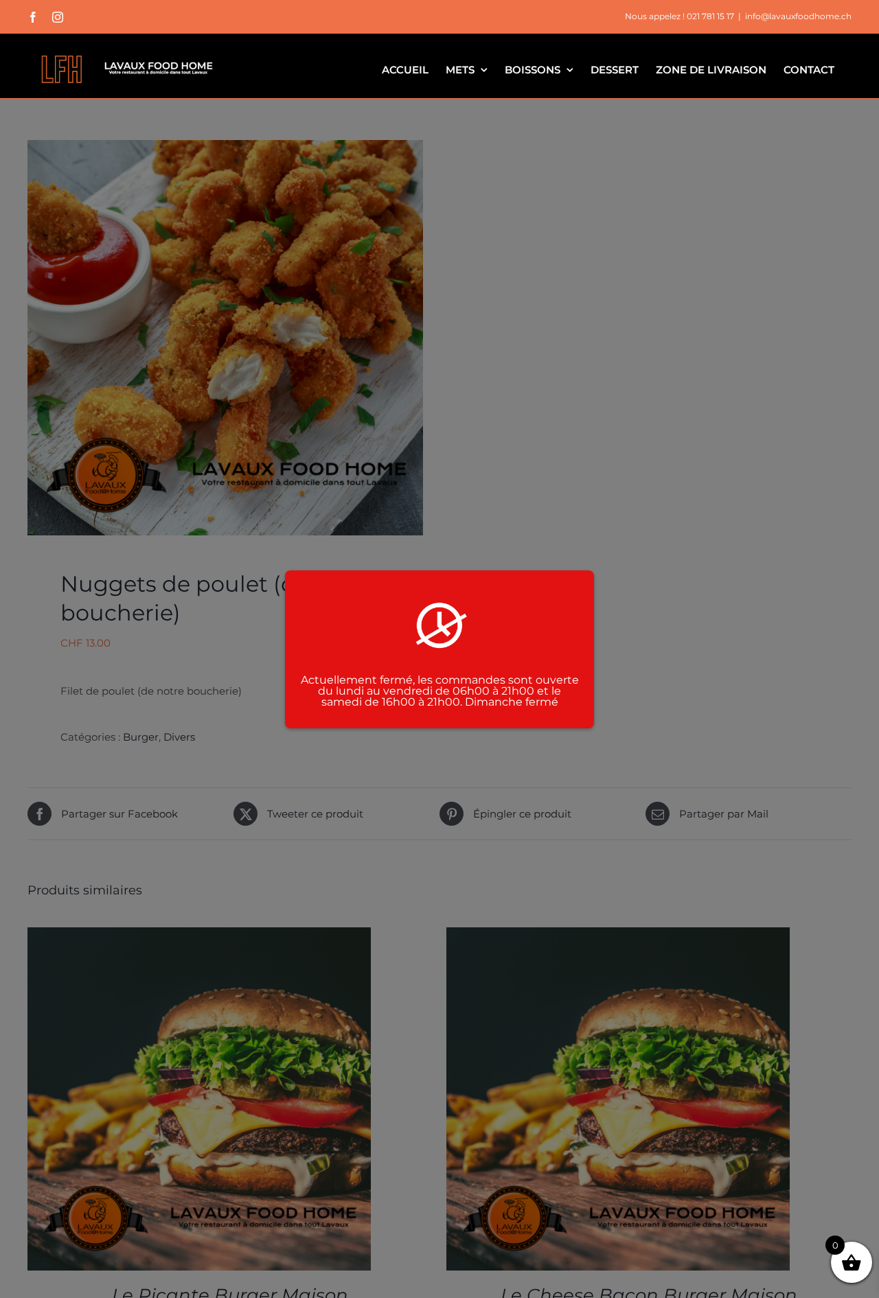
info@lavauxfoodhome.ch (798, 16)
